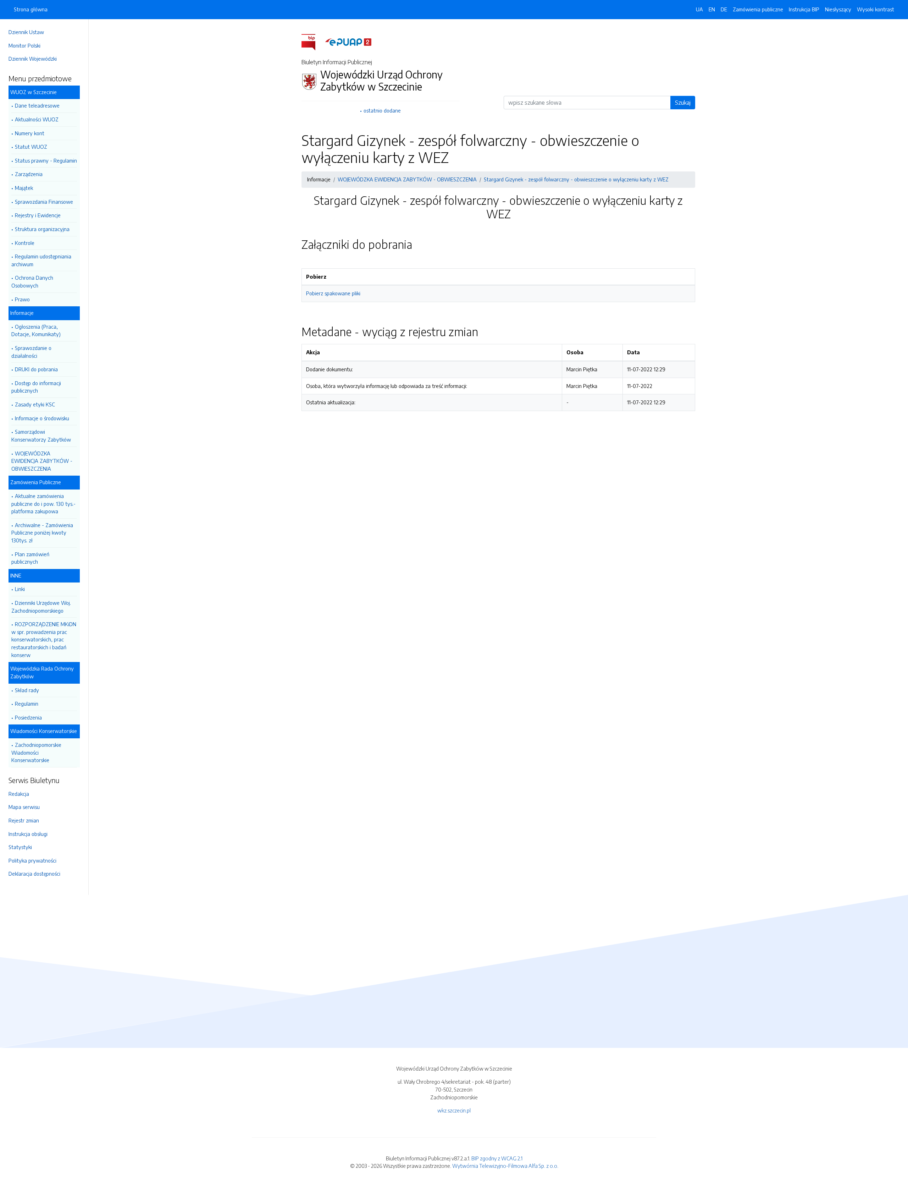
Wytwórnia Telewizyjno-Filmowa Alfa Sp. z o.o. (505, 1166)
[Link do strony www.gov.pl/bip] (312, 41)
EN (712, 9)
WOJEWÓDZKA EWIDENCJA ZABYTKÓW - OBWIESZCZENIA (41, 461)
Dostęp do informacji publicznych (36, 387)
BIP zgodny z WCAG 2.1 (496, 1158)
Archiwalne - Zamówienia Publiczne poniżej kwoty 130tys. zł (42, 532)
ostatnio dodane (382, 110)
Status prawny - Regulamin (46, 160)
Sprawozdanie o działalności (31, 352)
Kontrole (24, 243)
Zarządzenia (29, 174)
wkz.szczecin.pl (454, 1110)
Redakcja (19, 794)
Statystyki (20, 847)
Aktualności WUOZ (37, 119)
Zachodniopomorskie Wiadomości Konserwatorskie (36, 752)
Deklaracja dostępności (34, 873)
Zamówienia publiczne (758, 9)
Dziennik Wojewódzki (33, 58)
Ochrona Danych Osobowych (32, 281)
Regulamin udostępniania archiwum (41, 260)
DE (724, 9)
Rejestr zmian (24, 820)
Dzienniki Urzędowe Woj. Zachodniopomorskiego (41, 607)
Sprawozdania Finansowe (44, 201)
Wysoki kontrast (875, 9)
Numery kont (29, 133)
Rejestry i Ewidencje (38, 215)
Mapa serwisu (24, 807)
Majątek (24, 188)
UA (699, 9)
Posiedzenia (28, 717)
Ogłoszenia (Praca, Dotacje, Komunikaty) (36, 330)
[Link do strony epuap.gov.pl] (348, 41)
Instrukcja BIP (804, 9)
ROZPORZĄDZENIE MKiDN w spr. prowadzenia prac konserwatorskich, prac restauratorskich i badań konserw (43, 639)
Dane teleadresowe (37, 105)
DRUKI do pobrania (36, 369)
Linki (20, 589)
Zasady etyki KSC (35, 404)
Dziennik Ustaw (26, 32)
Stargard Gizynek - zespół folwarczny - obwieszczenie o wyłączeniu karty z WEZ (576, 179)
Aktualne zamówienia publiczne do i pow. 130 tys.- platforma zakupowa (43, 503)
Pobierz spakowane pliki (333, 293)
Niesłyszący (838, 9)
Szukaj (683, 102)
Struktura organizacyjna (42, 229)
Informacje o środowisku (42, 418)
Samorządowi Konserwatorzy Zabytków (41, 435)
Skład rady (27, 690)
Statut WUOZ (31, 146)
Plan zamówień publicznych (30, 558)
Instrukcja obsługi (28, 834)
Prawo (22, 299)
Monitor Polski (24, 45)
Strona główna (31, 9)
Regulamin (26, 703)
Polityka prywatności (32, 860)
